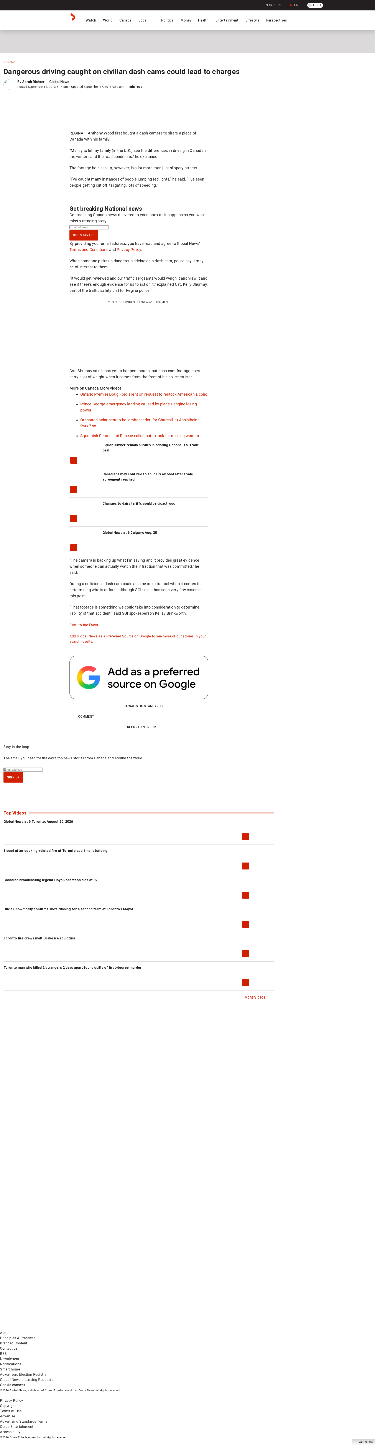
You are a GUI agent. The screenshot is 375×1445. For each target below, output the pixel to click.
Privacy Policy (129, 249)
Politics (167, 20)
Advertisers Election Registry (23, 1374)
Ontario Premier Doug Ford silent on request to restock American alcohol (144, 394)
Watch (91, 20)
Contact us (9, 1348)
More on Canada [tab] (84, 388)
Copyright (8, 1406)
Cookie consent (12, 1385)
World (107, 20)
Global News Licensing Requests (26, 1380)
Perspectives (276, 20)
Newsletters (9, 1359)
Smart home (10, 1369)
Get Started (84, 235)
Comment (86, 716)
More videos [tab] (111, 388)
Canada (125, 20)
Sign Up (13, 777)
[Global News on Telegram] (165, 1328)
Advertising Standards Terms (23, 1421)
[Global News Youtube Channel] (165, 1293)
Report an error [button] (141, 727)
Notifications (10, 1364)
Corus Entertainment (16, 1427)
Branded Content (13, 1343)
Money (186, 20)
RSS (3, 1354)
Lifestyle (252, 20)
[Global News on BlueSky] (230, 1328)
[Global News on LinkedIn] (33, 1328)
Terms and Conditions (88, 249)
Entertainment (226, 20)
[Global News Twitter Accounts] (99, 1293)
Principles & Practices (17, 1338)
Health (203, 20)
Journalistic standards (141, 706)
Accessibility (10, 1432)
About (5, 1333)
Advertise (7, 1416)
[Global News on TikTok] (99, 1328)
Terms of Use (10, 1411)
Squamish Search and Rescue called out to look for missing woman (139, 435)
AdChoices (366, 1441)
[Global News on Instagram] (230, 1293)
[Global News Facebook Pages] (33, 1293)
